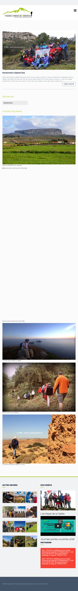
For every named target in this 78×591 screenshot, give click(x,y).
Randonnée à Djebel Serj (13, 73)
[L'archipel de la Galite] (58, 500)
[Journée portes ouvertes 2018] (58, 526)
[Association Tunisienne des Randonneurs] (17, 12)
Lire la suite (69, 84)
